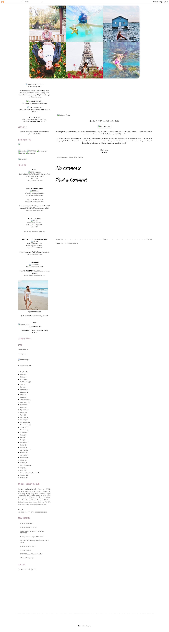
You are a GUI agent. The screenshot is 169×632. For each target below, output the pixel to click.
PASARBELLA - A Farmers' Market (31, 554)
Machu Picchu (24, 425)
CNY (29, 496)
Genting (22, 397)
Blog (28, 493)
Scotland (22, 452)
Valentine (33, 500)
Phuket (22, 445)
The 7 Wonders (24, 465)
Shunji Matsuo (41, 496)
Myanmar (23, 432)
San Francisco (24, 450)
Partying (21, 491)
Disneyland (23, 389)
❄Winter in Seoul (25, 550)
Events (28, 500)
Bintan (22, 377)
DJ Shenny (32, 504)
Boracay (22, 379)
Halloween (42, 498)
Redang (22, 447)
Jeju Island (23, 410)
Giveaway (21, 498)
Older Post (149, 240)
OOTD (48, 489)
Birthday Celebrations (42, 491)
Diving (22, 394)
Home (104, 240)
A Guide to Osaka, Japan (27, 546)
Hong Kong (23, 402)
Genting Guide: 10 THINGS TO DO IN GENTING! (32, 532)
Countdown (21, 500)
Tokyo (22, 468)
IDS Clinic (47, 500)
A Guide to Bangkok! (26, 523)
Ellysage (35, 502)
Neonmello (42, 494)
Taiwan (22, 460)
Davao (22, 387)
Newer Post (59, 240)
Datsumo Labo (28, 502)
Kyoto (22, 415)
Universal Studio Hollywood (28, 473)
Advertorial (30, 488)
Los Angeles (24, 422)
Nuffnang (21, 493)
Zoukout (20, 502)
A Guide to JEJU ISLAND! (28, 527)
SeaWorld (23, 455)
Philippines (23, 442)
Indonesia (23, 405)
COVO (48, 498)
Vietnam (22, 478)
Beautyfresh (40, 500)
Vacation (22, 475)
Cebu (21, 384)
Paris (21, 437)
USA (21, 470)
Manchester (23, 430)
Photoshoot (29, 491)
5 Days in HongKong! (26, 558)
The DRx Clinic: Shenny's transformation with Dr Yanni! (34, 541)
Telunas (22, 463)
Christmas (36, 498)
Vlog (32, 494)
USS (46, 502)
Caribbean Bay (24, 382)
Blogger (88, 626)
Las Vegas (23, 417)
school (48, 496)
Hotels (23, 504)
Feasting (41, 489)
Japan (22, 407)
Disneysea (23, 392)
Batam (22, 374)
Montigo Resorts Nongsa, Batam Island (31, 537)
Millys (27, 504)
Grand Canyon (24, 399)
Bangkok (22, 372)
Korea (22, 412)
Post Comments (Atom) (71, 243)
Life (36, 494)
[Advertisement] (36, 589)
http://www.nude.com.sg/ (34, 223)
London (22, 420)
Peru (21, 440)
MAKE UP (28, 498)
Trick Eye (41, 502)
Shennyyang (65, 157)
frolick (33, 496)
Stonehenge (23, 457)
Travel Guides (24, 366)
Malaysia (22, 427)
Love (20, 488)
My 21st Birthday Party (40, 504)
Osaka (22, 435)
